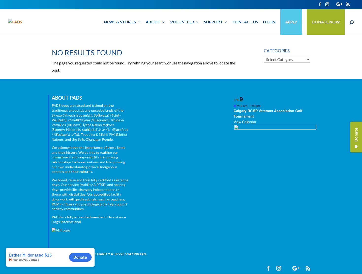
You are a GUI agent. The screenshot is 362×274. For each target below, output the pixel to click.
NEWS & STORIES (120, 22)
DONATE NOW (326, 21)
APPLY (291, 21)
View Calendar (245, 121)
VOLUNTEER (182, 22)
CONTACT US (245, 22)
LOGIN (269, 22)
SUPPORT (213, 22)
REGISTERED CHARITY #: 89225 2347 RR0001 (109, 254)
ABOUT (153, 22)
